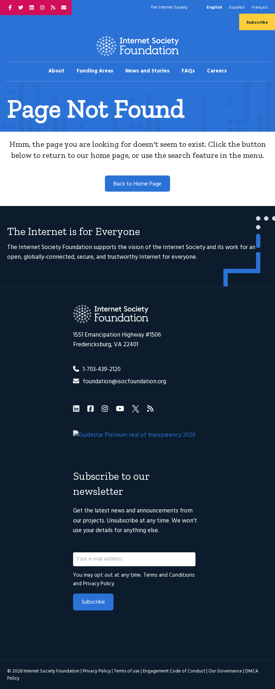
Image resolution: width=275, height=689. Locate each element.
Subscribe (257, 22)
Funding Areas (95, 71)
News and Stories (147, 71)
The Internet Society (169, 7)
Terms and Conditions (169, 575)
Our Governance (225, 671)
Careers (217, 71)
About (56, 71)
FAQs (188, 71)
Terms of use (127, 671)
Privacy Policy (98, 584)
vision (136, 247)
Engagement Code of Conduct (174, 671)
